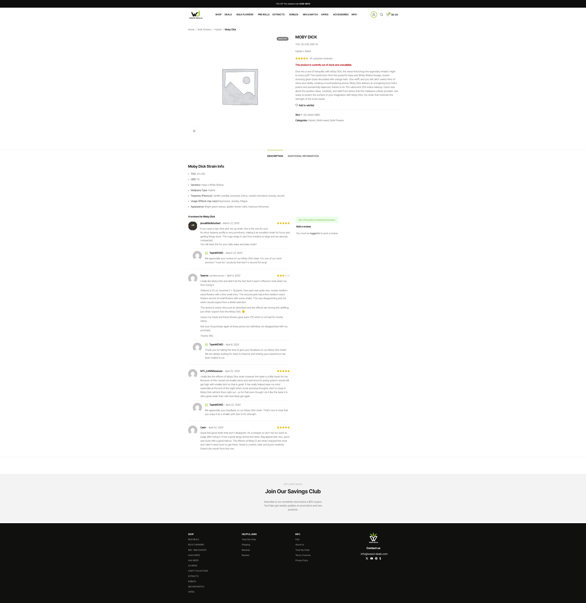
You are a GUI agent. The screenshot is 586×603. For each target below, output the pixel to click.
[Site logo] (195, 14)
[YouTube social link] (371, 558)
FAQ (297, 539)
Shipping (246, 544)
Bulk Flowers (204, 29)
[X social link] (367, 558)
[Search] (382, 14)
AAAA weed (322, 120)
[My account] (374, 14)
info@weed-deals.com (374, 553)
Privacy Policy (301, 560)
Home (191, 29)
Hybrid (218, 29)
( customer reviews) (321, 58)
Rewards (246, 550)
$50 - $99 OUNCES (197, 550)
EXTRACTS (193, 576)
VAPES (191, 591)
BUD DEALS (193, 539)
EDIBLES (192, 581)
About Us (299, 544)
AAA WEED (193, 560)
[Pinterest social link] (376, 558)
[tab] (275, 154)
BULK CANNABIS (196, 544)
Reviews (245, 555)
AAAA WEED (194, 555)
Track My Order (249, 539)
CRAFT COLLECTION (198, 570)
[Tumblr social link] (380, 558)
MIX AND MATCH (196, 586)
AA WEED (192, 565)
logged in (315, 233)
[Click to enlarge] (194, 131)
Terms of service (303, 555)
